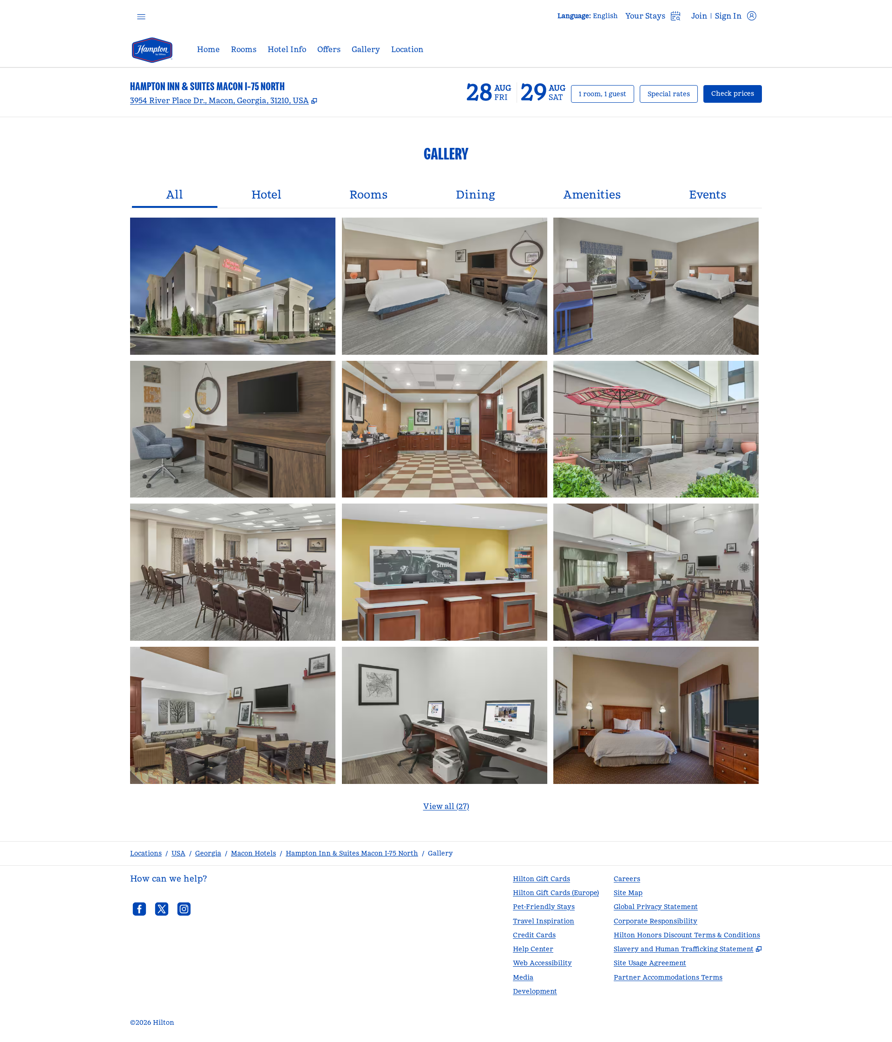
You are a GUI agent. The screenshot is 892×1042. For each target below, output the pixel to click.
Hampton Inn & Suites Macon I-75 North (352, 853)
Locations (146, 853)
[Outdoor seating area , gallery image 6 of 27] (656, 429)
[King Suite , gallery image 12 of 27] (656, 715)
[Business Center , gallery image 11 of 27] (444, 715)
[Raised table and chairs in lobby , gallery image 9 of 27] (656, 572)
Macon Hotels (253, 853)
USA (178, 853)
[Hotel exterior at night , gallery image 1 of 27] (232, 286)
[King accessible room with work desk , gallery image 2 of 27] (444, 286)
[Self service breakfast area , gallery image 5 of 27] (444, 429)
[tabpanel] (446, 520)
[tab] (174, 196)
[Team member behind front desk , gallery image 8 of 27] (444, 572)
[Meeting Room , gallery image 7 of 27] (232, 572)
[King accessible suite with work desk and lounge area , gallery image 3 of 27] (656, 286)
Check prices (736, 93)
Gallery (440, 853)
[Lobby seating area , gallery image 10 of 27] (232, 715)
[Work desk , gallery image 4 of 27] (232, 429)
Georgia (208, 853)
